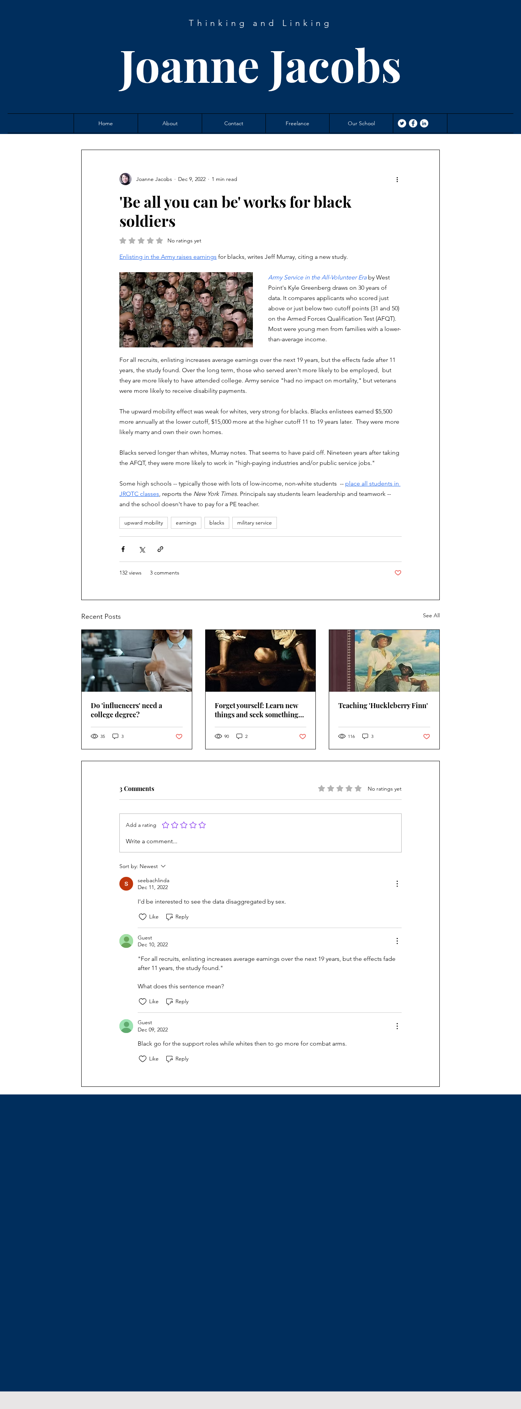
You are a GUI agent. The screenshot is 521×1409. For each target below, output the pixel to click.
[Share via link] (160, 549)
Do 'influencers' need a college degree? (126, 710)
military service (254, 522)
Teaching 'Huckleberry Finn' (383, 705)
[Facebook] (413, 123)
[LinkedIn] (424, 123)
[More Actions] (397, 883)
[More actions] (397, 179)
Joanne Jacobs (261, 64)
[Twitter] (402, 123)
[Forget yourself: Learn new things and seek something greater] (261, 661)
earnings (186, 522)
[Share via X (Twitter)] (141, 549)
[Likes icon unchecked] (143, 917)
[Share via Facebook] (123, 549)
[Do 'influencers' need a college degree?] (137, 661)
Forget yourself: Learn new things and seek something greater (256, 710)
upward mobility (143, 522)
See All (431, 615)
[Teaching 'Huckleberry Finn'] (384, 661)
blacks (216, 522)
